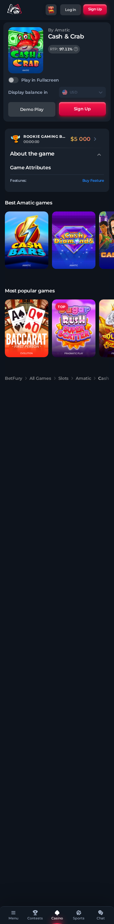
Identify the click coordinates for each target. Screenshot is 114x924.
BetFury (13, 378)
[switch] (57, 80)
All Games (40, 378)
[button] (26, 240)
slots (63, 378)
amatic (83, 378)
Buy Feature (93, 180)
